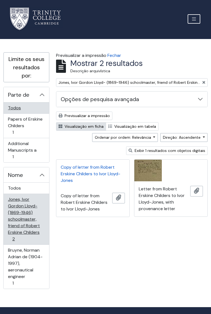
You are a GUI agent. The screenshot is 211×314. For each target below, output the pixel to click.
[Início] (39, 19)
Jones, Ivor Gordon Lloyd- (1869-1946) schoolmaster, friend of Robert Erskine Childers (24, 219)
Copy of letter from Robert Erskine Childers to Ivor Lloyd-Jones (90, 173)
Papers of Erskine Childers (25, 125)
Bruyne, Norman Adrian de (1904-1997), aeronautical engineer (25, 266)
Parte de (18, 94)
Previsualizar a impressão (86, 115)
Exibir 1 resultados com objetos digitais (169, 150)
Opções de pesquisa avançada (100, 99)
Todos (14, 108)
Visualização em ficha (83, 126)
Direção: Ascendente (182, 137)
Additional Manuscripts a (22, 150)
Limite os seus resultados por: (27, 67)
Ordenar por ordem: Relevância (123, 137)
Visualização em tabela (134, 126)
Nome (15, 175)
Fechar (114, 55)
